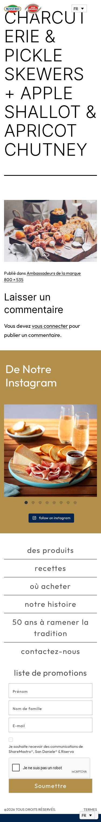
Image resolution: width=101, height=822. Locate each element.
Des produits (50, 550)
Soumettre (50, 786)
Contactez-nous (50, 651)
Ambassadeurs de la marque (54, 273)
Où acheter (50, 586)
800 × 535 (13, 279)
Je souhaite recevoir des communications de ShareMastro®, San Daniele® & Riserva (46, 749)
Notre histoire (50, 604)
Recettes (50, 568)
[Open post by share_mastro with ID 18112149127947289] (50, 450)
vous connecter (50, 325)
